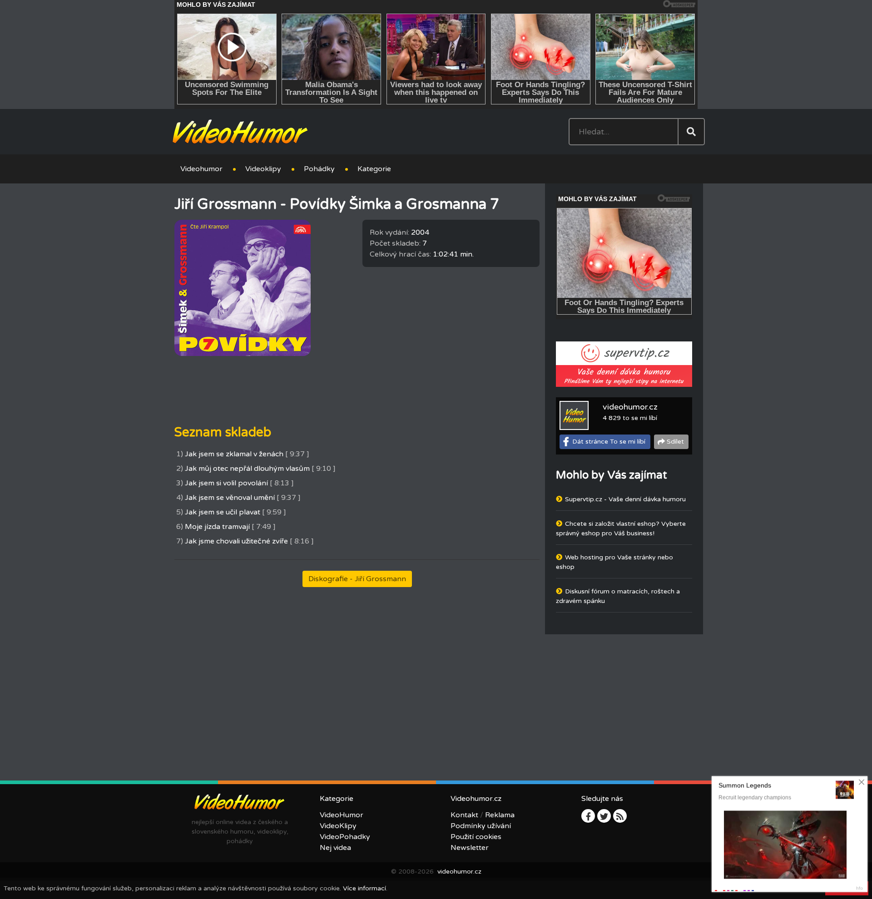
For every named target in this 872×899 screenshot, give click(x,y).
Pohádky (319, 168)
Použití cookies (476, 836)
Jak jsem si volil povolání (226, 483)
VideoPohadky (345, 836)
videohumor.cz (630, 407)
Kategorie (374, 168)
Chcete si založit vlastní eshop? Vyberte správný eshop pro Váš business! (621, 528)
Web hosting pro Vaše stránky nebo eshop (614, 562)
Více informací (364, 888)
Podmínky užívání (481, 825)
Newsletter (470, 847)
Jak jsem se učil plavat (222, 512)
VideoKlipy (338, 825)
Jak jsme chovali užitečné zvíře (236, 541)
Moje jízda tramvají (217, 526)
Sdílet (675, 441)
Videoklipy (263, 168)
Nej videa (335, 847)
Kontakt (464, 815)
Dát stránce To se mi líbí (608, 441)
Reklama (500, 815)
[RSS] (620, 816)
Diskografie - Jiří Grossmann (357, 578)
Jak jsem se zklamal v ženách (234, 454)
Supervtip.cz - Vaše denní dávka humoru (625, 499)
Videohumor (201, 168)
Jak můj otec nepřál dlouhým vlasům (247, 468)
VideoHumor (341, 815)
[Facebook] (588, 816)
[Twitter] (604, 816)
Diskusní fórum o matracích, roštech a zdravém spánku (618, 596)
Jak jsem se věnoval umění (230, 497)
